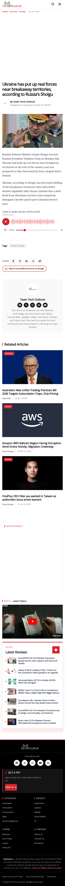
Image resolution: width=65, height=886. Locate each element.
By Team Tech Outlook (22, 101)
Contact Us (39, 838)
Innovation (7, 807)
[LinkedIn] (26, 261)
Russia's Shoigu (18, 245)
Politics (14, 12)
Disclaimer (39, 843)
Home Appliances (10, 821)
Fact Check (7, 838)
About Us (38, 834)
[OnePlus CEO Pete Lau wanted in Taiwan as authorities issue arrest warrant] (32, 473)
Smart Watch (40, 816)
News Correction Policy (12, 876)
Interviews (7, 803)
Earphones (39, 803)
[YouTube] (45, 305)
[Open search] (53, 4)
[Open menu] (60, 4)
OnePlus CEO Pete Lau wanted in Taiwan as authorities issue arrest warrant (29, 497)
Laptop (37, 807)
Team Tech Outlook (32, 299)
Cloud (8, 406)
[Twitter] (25, 763)
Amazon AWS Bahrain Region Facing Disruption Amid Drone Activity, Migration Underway (31, 444)
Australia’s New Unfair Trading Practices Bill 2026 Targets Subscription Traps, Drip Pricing (30, 391)
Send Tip (9, 787)
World (23, 12)
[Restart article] (5, 230)
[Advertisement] (32, 47)
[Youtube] (40, 763)
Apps (4, 816)
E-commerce (7, 812)
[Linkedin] (48, 763)
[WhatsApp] (33, 261)
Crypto (5, 843)
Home (5, 12)
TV (35, 821)
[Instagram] (32, 305)
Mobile (37, 812)
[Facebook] (13, 261)
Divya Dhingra (7, 451)
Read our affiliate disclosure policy (46, 868)
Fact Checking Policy (35, 876)
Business (9, 353)
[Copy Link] (40, 261)
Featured (6, 847)
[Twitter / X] (20, 261)
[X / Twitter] (26, 305)
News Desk (6, 398)
